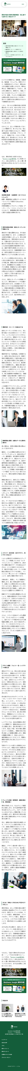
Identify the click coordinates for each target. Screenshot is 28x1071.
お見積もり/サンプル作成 (7, 1054)
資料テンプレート (5, 1048)
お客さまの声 (4, 1042)
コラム (3, 1045)
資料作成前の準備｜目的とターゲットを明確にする (14, 46)
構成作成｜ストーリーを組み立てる (13, 49)
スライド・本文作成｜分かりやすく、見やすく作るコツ (14, 55)
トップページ (4, 1039)
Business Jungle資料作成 (9, 159)
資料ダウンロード (5, 1051)
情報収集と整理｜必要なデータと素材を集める (14, 52)
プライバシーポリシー (6, 1057)
